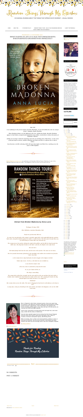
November (68, 134)
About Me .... (17, 28)
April (67, 213)
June (67, 210)
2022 (66, 221)
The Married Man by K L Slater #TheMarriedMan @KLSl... (71, 191)
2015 (66, 232)
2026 (66, 129)
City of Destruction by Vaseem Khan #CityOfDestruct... (70, 157)
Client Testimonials (70, 28)
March (67, 215)
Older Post (56, 405)
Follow (65, 261)
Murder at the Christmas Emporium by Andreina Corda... (71, 161)
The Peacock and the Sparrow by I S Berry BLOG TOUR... (71, 198)
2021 (66, 223)
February (68, 216)
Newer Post (9, 405)
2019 (66, 226)
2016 (66, 231)
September (68, 206)
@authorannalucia (12, 326)
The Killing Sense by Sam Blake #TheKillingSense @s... (71, 147)
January (68, 218)
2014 (66, 234)
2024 (66, 132)
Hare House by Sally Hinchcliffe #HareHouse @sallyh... (71, 181)
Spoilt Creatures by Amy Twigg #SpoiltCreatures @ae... (71, 150)
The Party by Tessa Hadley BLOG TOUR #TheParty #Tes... (71, 178)
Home (9, 28)
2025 (66, 130)
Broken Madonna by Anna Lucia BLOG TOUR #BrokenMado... (71, 144)
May (67, 212)
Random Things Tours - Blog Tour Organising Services (48, 28)
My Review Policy (27, 28)
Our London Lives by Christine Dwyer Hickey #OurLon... (71, 202)
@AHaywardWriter (26, 323)
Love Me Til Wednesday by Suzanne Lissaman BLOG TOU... (71, 154)
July (67, 209)
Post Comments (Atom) (17, 407)
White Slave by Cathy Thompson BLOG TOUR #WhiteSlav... (71, 137)
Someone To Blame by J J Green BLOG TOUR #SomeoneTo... (71, 184)
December (68, 133)
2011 (66, 238)
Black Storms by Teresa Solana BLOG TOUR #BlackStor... (71, 174)
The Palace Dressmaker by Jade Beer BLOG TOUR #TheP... (71, 171)
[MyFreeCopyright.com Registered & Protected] (70, 253)
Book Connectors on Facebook (41, 29)
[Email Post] (15, 365)
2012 (66, 237)
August (67, 207)
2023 (66, 220)
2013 (66, 235)
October (68, 204)
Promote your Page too (68, 272)
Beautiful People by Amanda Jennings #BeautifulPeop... (70, 188)
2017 (66, 229)
